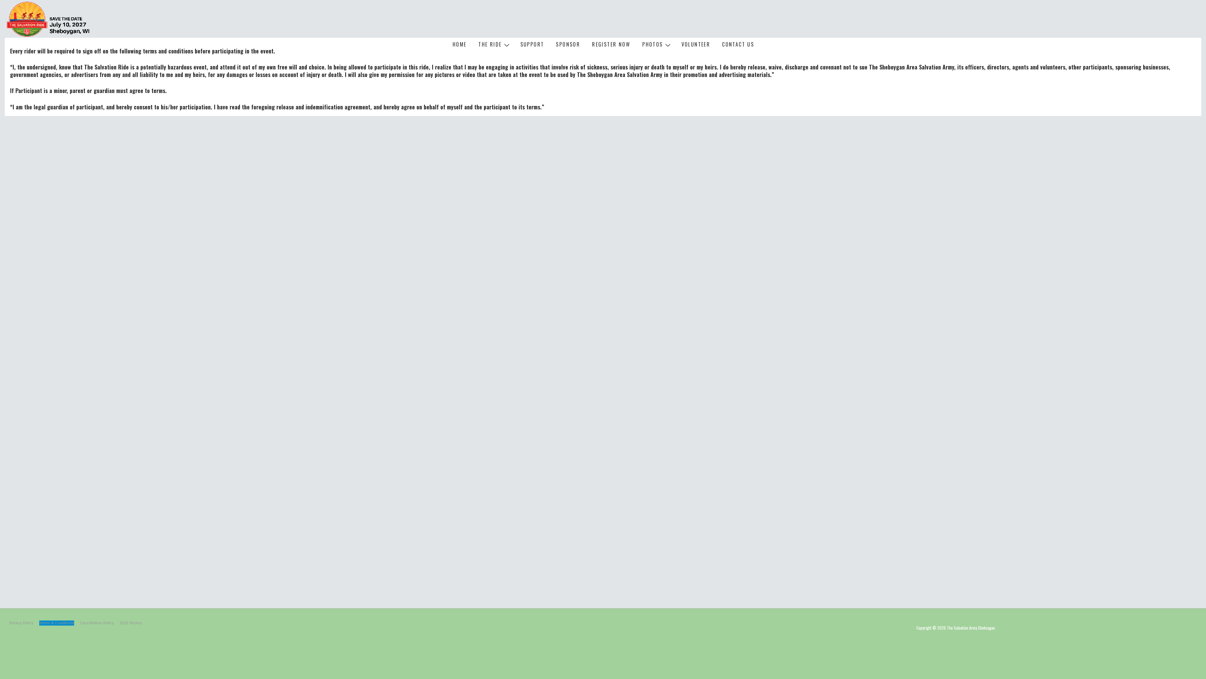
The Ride (490, 44)
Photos (652, 44)
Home (460, 44)
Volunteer (696, 44)
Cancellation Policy (97, 623)
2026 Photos (131, 623)
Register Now (611, 44)
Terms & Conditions (56, 623)
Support (532, 44)
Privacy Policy (21, 623)
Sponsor (568, 44)
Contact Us (738, 44)
